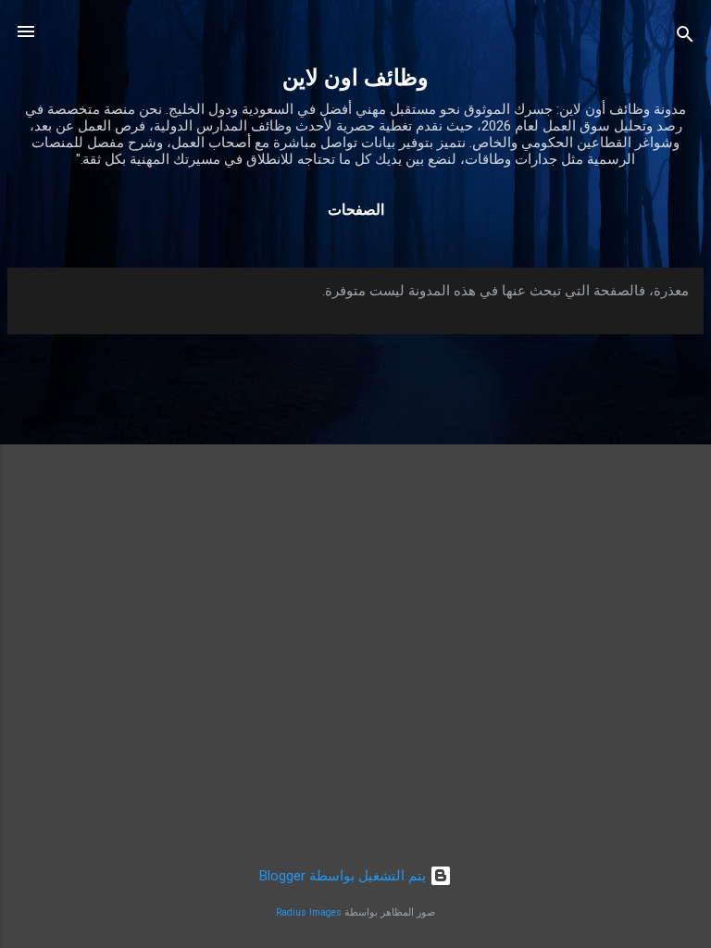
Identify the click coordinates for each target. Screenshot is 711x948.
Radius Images (309, 912)
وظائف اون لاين (355, 78)
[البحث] (685, 37)
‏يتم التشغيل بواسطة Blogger (344, 875)
